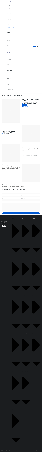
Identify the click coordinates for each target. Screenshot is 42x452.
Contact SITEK (4, 225)
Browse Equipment (25, 106)
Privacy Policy (36, 450)
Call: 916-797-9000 (3, 223)
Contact (40, 450)
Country (3, 198)
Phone (3, 195)
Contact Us (34, 46)
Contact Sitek (24, 104)
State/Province (23, 198)
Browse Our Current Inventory (9, 185)
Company (22, 195)
